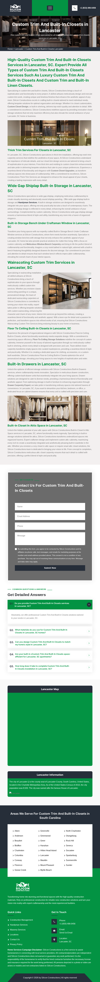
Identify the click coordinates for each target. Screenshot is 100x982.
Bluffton (18, 846)
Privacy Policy (16, 944)
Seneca (69, 846)
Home (10, 49)
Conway (18, 860)
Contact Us (15, 939)
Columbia (19, 855)
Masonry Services (17, 930)
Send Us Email (65, 933)
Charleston (19, 850)
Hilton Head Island (48, 850)
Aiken (17, 831)
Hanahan (44, 846)
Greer (42, 841)
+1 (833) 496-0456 (88, 8)
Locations (14, 935)
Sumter (69, 865)
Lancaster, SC (65, 942)
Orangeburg (71, 836)
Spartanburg (71, 855)
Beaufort (18, 841)
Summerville (71, 860)
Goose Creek (20, 870)
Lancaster (19, 49)
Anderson (19, 836)
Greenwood (45, 836)
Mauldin (43, 860)
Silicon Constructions (50, 978)
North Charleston (73, 831)
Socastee (70, 850)
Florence (18, 865)
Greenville (44, 831)
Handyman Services (19, 925)
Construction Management (21, 920)
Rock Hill (70, 841)
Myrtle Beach (46, 870)
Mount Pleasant (47, 865)
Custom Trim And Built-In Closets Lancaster (44, 49)
